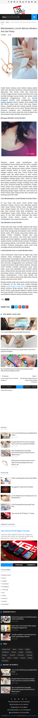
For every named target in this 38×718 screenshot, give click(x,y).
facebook (27, 386)
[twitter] (11, 2)
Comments (31, 565)
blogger (19, 386)
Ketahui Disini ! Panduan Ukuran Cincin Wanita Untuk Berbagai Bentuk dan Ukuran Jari (23, 462)
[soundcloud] (35, 2)
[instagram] (17, 2)
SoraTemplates (12, 715)
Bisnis (7, 22)
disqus (34, 386)
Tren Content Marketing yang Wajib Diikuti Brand (15, 332)
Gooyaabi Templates (31, 715)
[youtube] (29, 2)
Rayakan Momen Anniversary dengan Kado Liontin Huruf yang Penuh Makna (18, 350)
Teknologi (5, 589)
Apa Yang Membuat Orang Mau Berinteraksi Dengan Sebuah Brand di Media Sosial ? (17, 370)
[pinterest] (14, 2)
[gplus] (19, 699)
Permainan (21, 655)
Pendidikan (5, 587)
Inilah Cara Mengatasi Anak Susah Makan (24, 478)
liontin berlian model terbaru (16, 286)
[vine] (26, 2)
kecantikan (5, 604)
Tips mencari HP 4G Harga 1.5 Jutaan (22, 513)
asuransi (4, 598)
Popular (19, 565)
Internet (14, 652)
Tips (3, 592)
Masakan (4, 655)
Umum (4, 595)
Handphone (5, 652)
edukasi (4, 601)
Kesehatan (5, 584)
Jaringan (21, 652)
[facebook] (8, 2)
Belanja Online (6, 575)
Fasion (4, 578)
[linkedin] (23, 2)
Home (2, 22)
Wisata (16, 658)
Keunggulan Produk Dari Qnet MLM (22, 487)
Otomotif (12, 655)
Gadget (4, 581)
